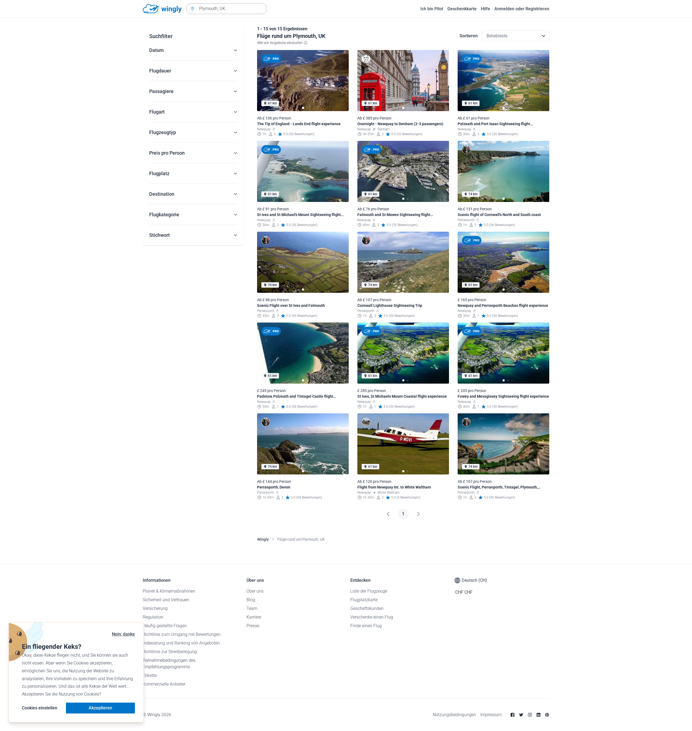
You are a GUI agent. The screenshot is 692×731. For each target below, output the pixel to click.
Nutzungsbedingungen (454, 714)
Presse (253, 625)
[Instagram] (530, 715)
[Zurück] (388, 514)
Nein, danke (123, 634)
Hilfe (485, 8)
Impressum (491, 714)
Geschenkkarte (462, 8)
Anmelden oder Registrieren (521, 8)
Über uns (255, 591)
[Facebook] (512, 715)
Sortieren (469, 35)
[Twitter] (521, 715)
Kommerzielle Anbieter (164, 684)
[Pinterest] (547, 715)
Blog (251, 599)
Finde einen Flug (366, 625)
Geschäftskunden (367, 608)
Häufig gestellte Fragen (165, 625)
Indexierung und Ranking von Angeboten (181, 643)
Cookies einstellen (39, 707)
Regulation (153, 617)
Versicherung (155, 608)
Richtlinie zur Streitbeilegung (170, 651)
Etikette (150, 675)
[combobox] (226, 8)
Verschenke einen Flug (371, 617)
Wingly (263, 539)
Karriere (254, 617)
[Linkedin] (538, 715)
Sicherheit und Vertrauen (166, 599)
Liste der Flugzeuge (368, 591)
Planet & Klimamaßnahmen (169, 591)
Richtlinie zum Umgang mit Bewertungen (182, 634)
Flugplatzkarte (364, 599)
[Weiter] (418, 514)
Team (252, 608)
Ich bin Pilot (431, 8)
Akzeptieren (100, 707)
